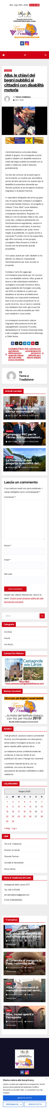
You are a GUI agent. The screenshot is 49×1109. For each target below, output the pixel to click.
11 (24, 807)
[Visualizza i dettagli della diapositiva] (24, 140)
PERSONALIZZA (12, 1104)
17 (19, 811)
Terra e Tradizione (23, 97)
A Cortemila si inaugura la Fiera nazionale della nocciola (24, 963)
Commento (10, 497)
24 (19, 816)
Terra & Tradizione (13, 844)
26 (30, 816)
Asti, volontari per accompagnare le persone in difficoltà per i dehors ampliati (32, 353)
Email (7, 560)
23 (13, 816)
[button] (46, 55)
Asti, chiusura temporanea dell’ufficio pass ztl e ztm (24, 935)
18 (25, 811)
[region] (24, 1093)
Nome (7, 545)
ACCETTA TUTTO (24, 1098)
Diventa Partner (11, 856)
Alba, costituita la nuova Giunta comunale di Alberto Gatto (22, 411)
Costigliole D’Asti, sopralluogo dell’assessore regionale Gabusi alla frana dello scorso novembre (16, 354)
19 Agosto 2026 (15, 995)
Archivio (8, 70)
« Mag (7, 828)
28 (42, 816)
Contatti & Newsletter (14, 862)
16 (13, 811)
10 (19, 807)
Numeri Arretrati (12, 850)
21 (42, 811)
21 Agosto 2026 (15, 968)
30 (13, 821)
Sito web (8, 574)
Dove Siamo (9, 869)
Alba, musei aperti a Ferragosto (20, 1016)
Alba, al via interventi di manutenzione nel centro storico (24, 990)
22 (7, 816)
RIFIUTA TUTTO (35, 1104)
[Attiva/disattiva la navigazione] (25, 55)
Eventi (7, 638)
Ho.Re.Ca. (8, 644)
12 (30, 807)
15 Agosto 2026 (15, 1021)
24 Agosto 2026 (15, 941)
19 (30, 811)
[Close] (46, 1078)
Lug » (14, 828)
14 (42, 807)
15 (7, 811)
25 (25, 816)
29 (7, 821)
